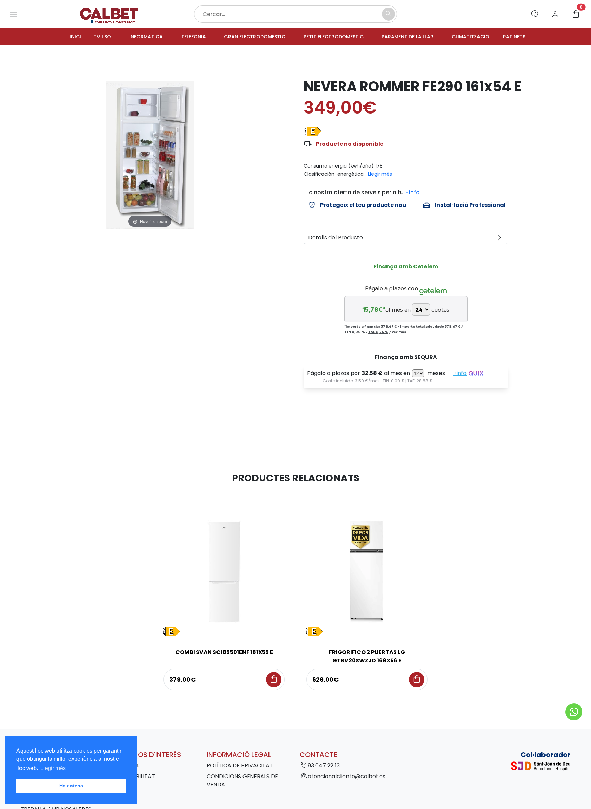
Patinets (532, 37)
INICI (56, 37)
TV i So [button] (84, 37)
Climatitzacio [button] (485, 37)
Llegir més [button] (53, 768)
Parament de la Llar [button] (416, 37)
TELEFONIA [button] (182, 37)
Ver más (399, 332)
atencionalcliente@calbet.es (346, 777)
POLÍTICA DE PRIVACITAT (240, 766)
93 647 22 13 (324, 766)
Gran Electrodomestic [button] (248, 37)
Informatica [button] (131, 37)
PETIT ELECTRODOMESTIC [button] (335, 37)
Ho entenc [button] (71, 785)
